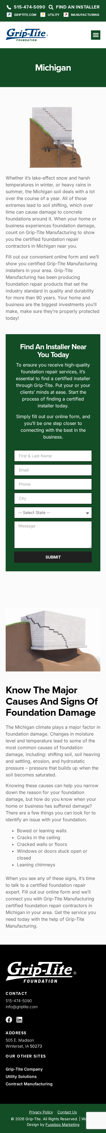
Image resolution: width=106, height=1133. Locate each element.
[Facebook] (9, 1019)
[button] (95, 35)
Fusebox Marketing (62, 1124)
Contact (16, 994)
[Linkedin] (19, 1019)
